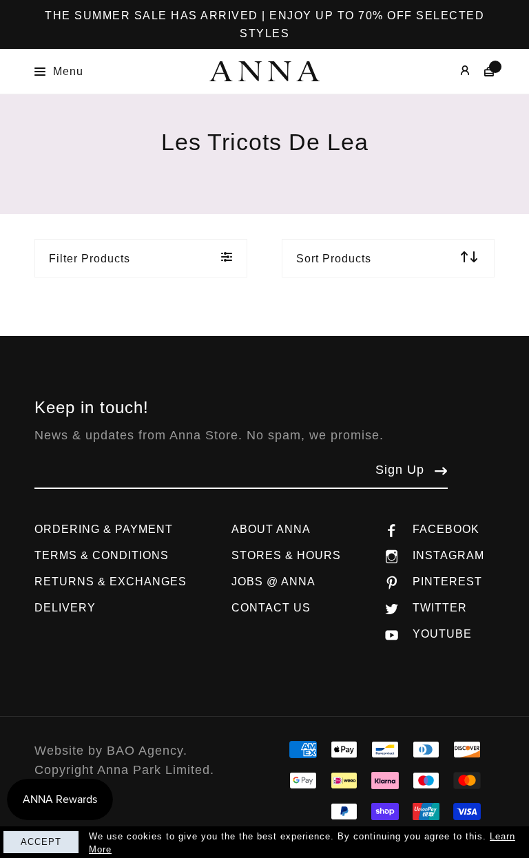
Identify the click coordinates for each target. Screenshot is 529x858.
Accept (41, 842)
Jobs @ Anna (273, 581)
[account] (454, 71)
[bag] (482, 71)
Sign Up (399, 470)
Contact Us (271, 608)
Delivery (65, 608)
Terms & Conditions (101, 555)
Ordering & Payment (103, 529)
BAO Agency (145, 750)
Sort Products (333, 258)
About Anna (271, 529)
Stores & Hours (286, 555)
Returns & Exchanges (110, 581)
